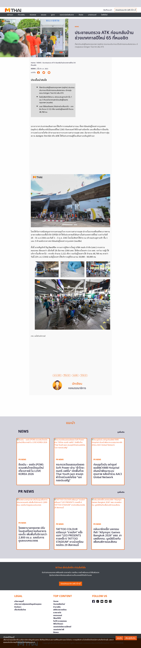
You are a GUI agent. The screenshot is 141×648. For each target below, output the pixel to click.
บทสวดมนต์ (92, 14)
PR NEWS (22, 459)
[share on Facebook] (38, 72)
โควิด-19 (83, 375)
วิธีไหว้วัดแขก (58, 624)
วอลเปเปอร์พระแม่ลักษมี (62, 626)
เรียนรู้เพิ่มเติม (130, 638)
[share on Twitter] (44, 72)
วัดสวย (81, 14)
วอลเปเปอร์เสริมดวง (67, 14)
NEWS (77, 27)
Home (33, 63)
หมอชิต (75, 375)
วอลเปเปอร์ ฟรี (58, 629)
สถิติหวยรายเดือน (60, 609)
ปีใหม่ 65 (67, 375)
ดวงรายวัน (57, 612)
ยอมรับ (119, 638)
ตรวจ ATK (57, 375)
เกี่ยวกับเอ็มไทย (20, 609)
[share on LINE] (49, 72)
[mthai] (13, 9)
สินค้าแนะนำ (107, 10)
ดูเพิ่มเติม (120, 432)
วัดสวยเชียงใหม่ (59, 604)
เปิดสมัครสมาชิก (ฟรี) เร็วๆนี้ (70, 583)
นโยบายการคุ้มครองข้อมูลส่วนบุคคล (27, 604)
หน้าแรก (10, 14)
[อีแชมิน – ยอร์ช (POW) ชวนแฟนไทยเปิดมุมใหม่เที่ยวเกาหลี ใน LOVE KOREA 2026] (33, 447)
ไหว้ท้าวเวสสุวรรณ (60, 621)
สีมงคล (56, 632)
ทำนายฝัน (21, 14)
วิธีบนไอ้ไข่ (57, 618)
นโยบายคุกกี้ (19, 601)
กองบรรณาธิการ (77, 388)
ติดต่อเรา (17, 607)
